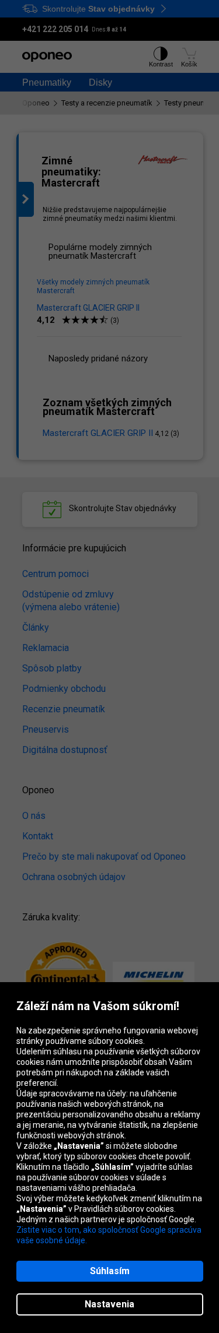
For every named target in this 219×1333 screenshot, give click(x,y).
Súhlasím (110, 1270)
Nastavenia (109, 1304)
